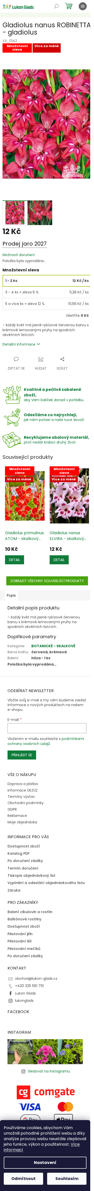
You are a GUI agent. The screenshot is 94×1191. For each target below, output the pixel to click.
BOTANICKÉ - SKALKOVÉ (53, 645)
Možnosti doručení (19, 255)
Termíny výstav (21, 796)
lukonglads (24, 1000)
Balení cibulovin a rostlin (30, 912)
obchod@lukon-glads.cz (36, 978)
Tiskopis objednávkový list (31, 875)
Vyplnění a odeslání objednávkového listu (46, 883)
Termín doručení (23, 868)
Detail (14, 559)
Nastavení (45, 1162)
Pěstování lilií (20, 941)
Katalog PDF (19, 853)
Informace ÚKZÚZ (23, 790)
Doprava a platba (23, 783)
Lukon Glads (25, 993)
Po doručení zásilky (25, 860)
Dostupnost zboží (24, 846)
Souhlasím (66, 1178)
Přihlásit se (22, 754)
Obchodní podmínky (26, 802)
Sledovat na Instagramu (49, 1071)
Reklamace (17, 815)
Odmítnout (23, 1178)
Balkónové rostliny (24, 919)
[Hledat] (56, 6)
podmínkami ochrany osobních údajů (46, 741)
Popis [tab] (11, 595)
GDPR (12, 809)
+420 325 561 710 (29, 985)
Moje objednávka (22, 822)
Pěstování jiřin (20, 934)
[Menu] (83, 6)
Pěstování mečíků (24, 948)
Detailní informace (19, 344)
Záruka (14, 890)
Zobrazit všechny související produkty (47, 580)
